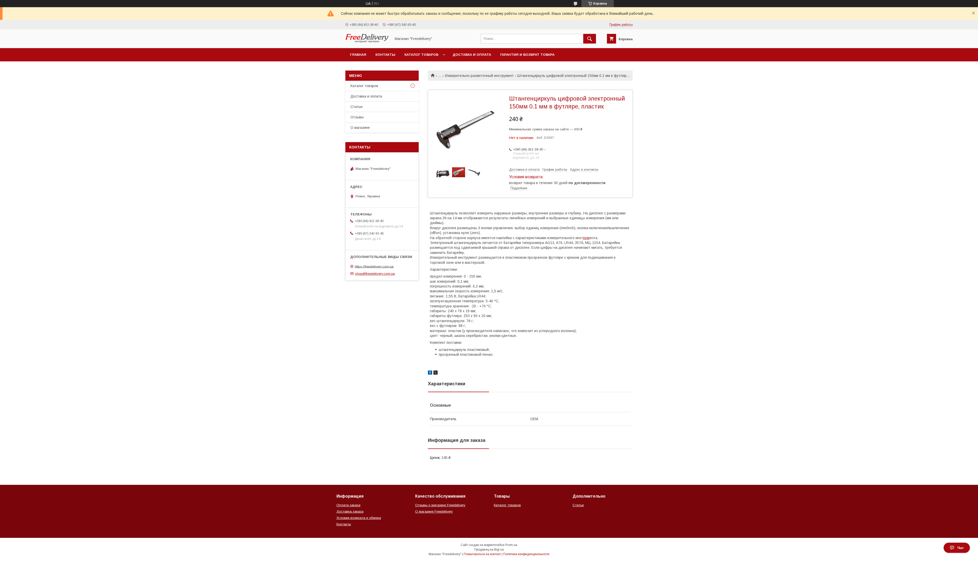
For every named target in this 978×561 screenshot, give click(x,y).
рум (586, 238)
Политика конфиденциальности (526, 554)
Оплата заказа (348, 505)
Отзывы (357, 117)
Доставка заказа (349, 511)
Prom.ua (511, 545)
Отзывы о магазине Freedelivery (440, 505)
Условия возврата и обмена (358, 518)
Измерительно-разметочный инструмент (479, 76)
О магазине (360, 128)
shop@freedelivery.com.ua (375, 274)
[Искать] (589, 39)
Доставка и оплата (472, 55)
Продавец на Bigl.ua (489, 549)
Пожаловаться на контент (482, 554)
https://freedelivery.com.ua (374, 266)
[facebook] (430, 373)
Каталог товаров (421, 55)
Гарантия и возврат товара (527, 55)
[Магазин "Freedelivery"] (367, 41)
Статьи (356, 107)
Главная (358, 55)
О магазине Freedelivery (434, 511)
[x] (435, 373)
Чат (960, 548)
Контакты (385, 55)
